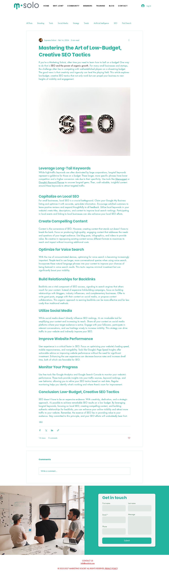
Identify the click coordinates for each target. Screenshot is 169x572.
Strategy (76, 23)
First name (106, 503)
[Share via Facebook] (40, 430)
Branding (40, 23)
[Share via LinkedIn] (52, 430)
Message (131, 514)
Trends (86, 23)
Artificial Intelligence (101, 23)
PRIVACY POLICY (111, 568)
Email (104, 515)
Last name (131, 503)
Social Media (63, 23)
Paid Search (126, 23)
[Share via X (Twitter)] (46, 430)
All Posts (29, 23)
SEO (115, 23)
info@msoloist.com (88, 563)
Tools (51, 23)
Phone (104, 526)
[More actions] (128, 40)
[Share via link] (58, 430)
